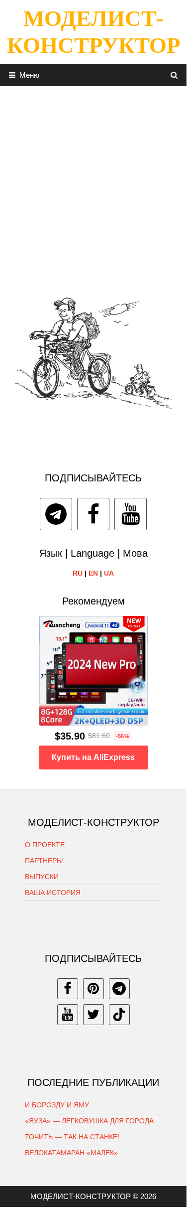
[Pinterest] (93, 988)
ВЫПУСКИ (42, 877)
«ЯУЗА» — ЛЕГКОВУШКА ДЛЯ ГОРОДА (89, 1121)
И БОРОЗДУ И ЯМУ (57, 1105)
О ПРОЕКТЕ (45, 845)
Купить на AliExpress (93, 757)
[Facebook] (93, 514)
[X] (93, 1014)
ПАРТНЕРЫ (44, 861)
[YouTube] (130, 514)
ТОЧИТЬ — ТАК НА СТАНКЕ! (72, 1137)
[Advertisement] (93, 179)
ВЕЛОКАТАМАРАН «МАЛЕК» (71, 1153)
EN (93, 573)
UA (109, 573)
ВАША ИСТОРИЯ (53, 893)
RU (78, 573)
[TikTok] (119, 1014)
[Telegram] (56, 514)
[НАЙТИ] (174, 75)
